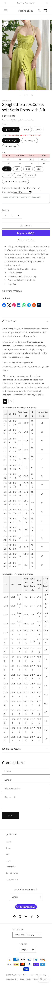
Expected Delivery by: (12, 188)
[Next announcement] (47, 3)
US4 (17, 169)
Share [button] (7, 298)
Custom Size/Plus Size (15, 181)
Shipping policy (25, 979)
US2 (7, 169)
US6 (28, 169)
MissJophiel (16, 975)
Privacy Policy (12, 879)
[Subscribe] (40, 897)
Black (26, 129)
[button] (5, 11)
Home (8, 848)
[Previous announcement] (5, 3)
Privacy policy (41, 975)
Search (9, 842)
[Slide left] (20, 96)
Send (10, 815)
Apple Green (11, 129)
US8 (38, 169)
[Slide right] (32, 96)
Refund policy (28, 975)
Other (38, 129)
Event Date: (7, 192)
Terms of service (11, 979)
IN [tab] (5, 401)
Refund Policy (12, 873)
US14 (30, 175)
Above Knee (10, 146)
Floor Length (11, 140)
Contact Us (10, 866)
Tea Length (29, 140)
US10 (7, 175)
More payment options (26, 240)
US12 (19, 175)
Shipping (15, 120)
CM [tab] (11, 401)
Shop (8, 854)
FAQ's (8, 860)
